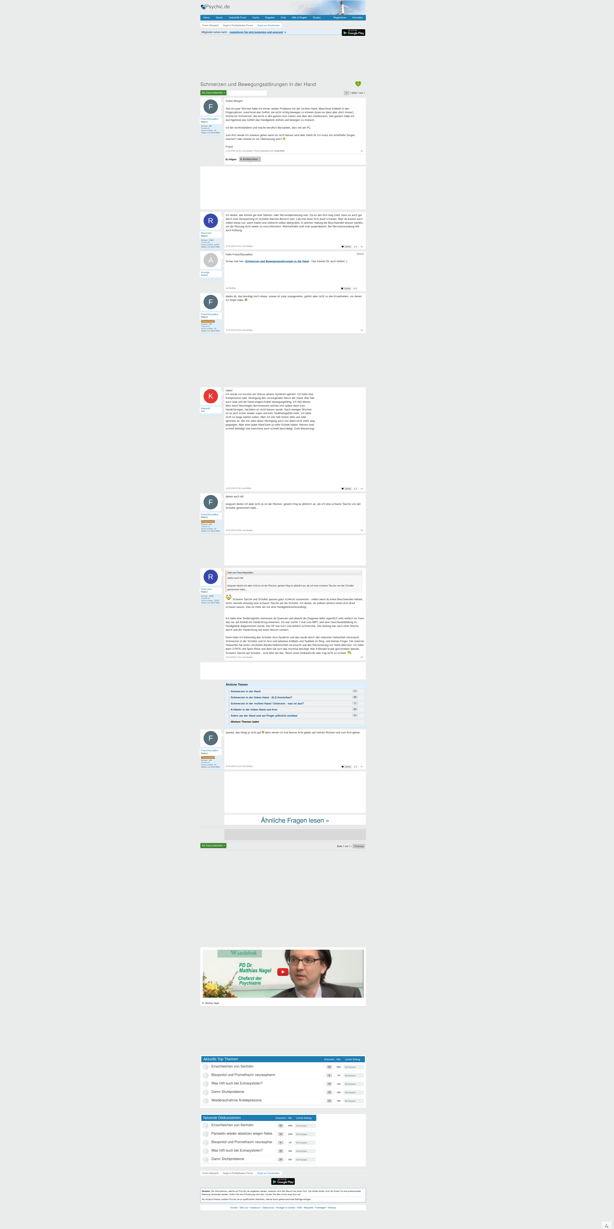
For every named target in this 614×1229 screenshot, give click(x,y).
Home (206, 17)
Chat (283, 17)
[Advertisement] (295, 792)
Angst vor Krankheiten (268, 1173)
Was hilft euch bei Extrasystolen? (237, 1082)
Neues (219, 17)
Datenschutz (268, 1207)
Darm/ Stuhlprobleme (227, 1091)
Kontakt (234, 1207)
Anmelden (357, 17)
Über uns (244, 1207)
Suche (255, 17)
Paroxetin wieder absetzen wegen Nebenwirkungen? (251, 1133)
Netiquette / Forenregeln (315, 1207)
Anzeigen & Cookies (285, 1207)
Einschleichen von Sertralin (232, 1066)
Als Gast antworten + (213, 92)
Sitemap (332, 1207)
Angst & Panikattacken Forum (238, 1173)
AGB (299, 1207)
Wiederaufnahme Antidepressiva (236, 1099)
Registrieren (340, 17)
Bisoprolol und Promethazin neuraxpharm (243, 1074)
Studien (317, 17)
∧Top (606, 1225)
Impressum (255, 1207)
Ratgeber (270, 17)
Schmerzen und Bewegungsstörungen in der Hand (258, 83)
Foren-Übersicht (210, 1173)
